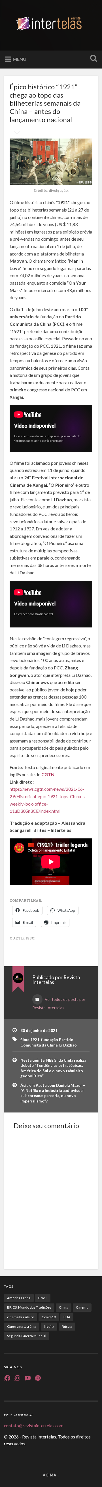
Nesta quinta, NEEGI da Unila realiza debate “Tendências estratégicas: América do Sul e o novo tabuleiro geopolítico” (53, 1068)
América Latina (19, 1298)
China (63, 1307)
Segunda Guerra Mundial (26, 1336)
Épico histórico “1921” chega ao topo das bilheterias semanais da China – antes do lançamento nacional (45, 103)
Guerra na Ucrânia (21, 1326)
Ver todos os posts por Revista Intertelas (58, 1003)
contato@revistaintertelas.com (33, 1425)
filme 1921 (29, 1039)
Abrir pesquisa (92, 59)
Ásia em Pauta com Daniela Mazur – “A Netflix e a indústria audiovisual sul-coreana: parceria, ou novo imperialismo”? (52, 1093)
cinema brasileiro (20, 1317)
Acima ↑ (51, 1475)
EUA (66, 1317)
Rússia (67, 1326)
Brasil (42, 1298)
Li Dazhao (68, 1045)
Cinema (82, 1307)
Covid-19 (49, 1317)
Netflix (49, 1326)
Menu (19, 59)
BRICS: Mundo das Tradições (29, 1307)
